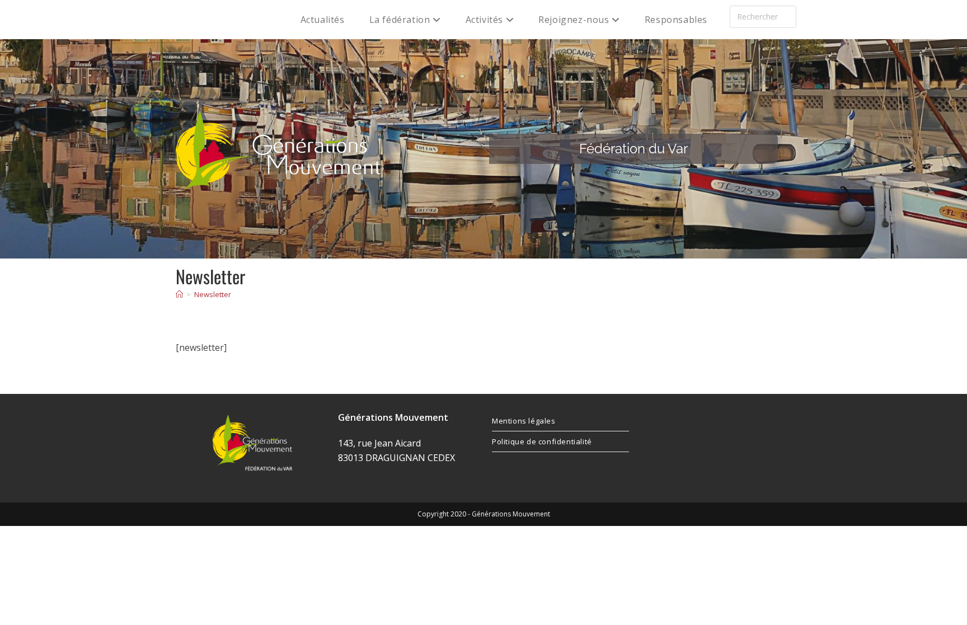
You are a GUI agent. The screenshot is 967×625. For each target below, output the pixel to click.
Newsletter (212, 294)
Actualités (323, 19)
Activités (486, 19)
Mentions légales (524, 421)
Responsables (676, 19)
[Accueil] (179, 294)
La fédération (401, 19)
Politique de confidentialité (542, 441)
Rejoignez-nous (575, 19)
